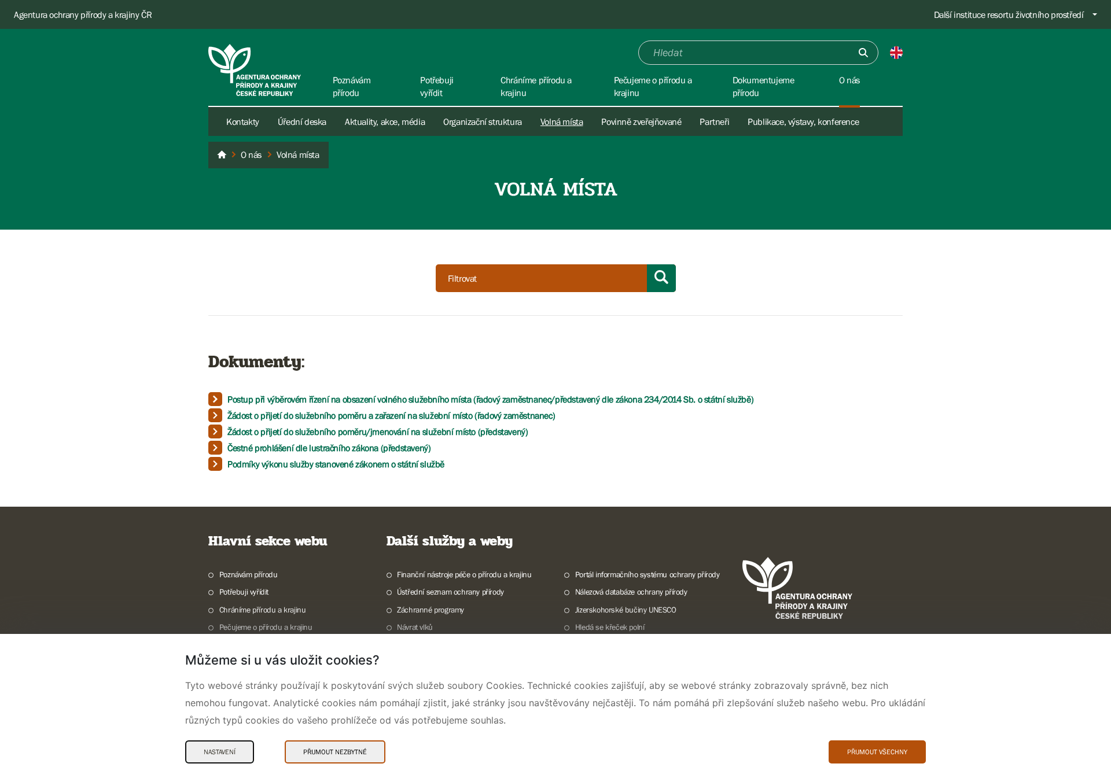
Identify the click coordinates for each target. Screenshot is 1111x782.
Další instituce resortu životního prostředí (1009, 14)
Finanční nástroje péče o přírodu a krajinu (464, 574)
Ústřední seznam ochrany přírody (450, 591)
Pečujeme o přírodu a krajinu (265, 627)
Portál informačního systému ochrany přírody (647, 574)
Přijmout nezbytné (335, 752)
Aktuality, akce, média (385, 121)
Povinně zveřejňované (641, 121)
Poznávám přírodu (248, 574)
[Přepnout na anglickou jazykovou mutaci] (896, 52)
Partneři (714, 121)
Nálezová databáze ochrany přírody (631, 591)
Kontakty (242, 121)
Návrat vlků (415, 627)
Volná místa (561, 121)
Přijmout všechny (877, 752)
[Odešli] (863, 52)
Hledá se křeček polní (609, 627)
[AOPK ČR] (221, 155)
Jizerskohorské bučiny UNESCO (625, 609)
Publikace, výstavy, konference (803, 121)
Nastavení (220, 752)
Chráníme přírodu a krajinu (262, 609)
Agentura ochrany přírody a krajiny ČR (83, 14)
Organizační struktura (482, 121)
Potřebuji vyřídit (243, 591)
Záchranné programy (430, 609)
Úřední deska (302, 121)
